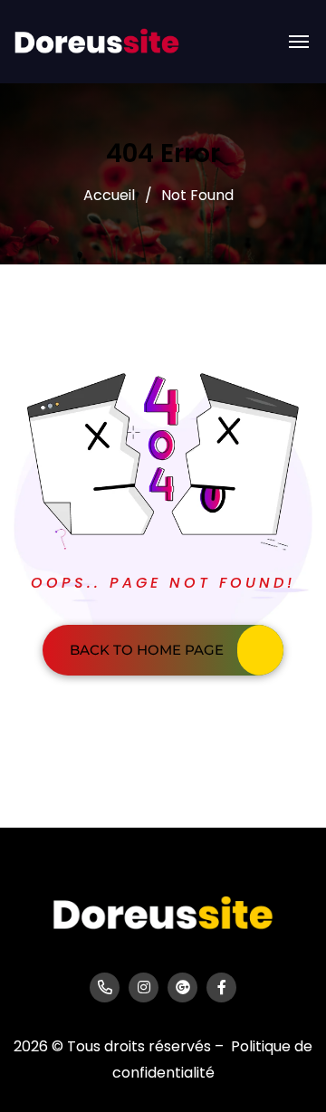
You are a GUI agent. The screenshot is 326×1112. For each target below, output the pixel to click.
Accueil (109, 195)
